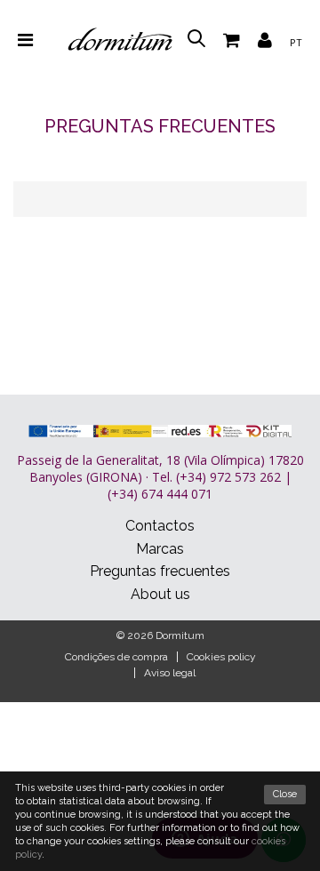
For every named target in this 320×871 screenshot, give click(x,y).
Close (285, 794)
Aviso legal (170, 673)
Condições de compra (116, 657)
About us (160, 594)
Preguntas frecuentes (160, 571)
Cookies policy (221, 657)
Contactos (160, 525)
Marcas (160, 548)
